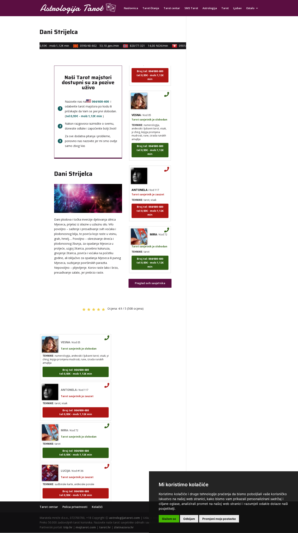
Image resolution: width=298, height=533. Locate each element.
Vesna (136, 109)
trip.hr (67, 527)
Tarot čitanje (151, 8)
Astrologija (210, 8)
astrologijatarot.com (124, 518)
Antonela (140, 184)
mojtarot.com (86, 527)
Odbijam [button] (189, 518)
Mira (153, 228)
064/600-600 (100, 101)
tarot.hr (105, 527)
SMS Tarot (191, 8)
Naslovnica (131, 8)
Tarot (225, 8)
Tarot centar (172, 8)
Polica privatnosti (74, 507)
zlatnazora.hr (124, 527)
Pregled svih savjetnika (150, 283)
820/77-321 (144, 46)
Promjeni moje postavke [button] (219, 518)
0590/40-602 (95, 46)
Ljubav (237, 8)
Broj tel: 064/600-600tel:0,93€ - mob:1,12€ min (150, 69)
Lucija (65, 465)
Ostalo (250, 8)
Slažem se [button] (169, 518)
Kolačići (97, 507)
